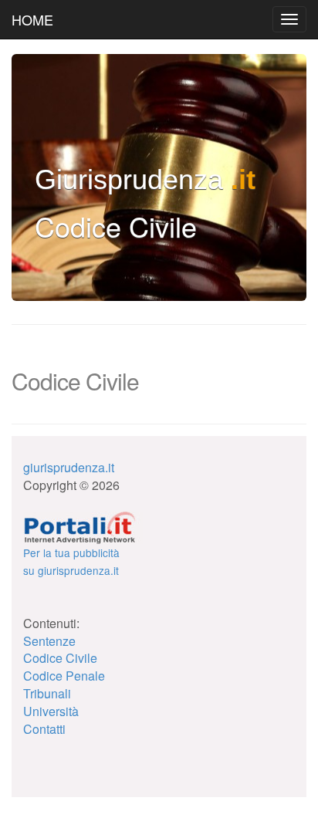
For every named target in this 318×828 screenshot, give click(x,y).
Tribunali (47, 693)
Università (51, 711)
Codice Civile (60, 658)
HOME (32, 19)
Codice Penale (64, 675)
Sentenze (49, 641)
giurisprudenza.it (68, 467)
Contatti (44, 729)
